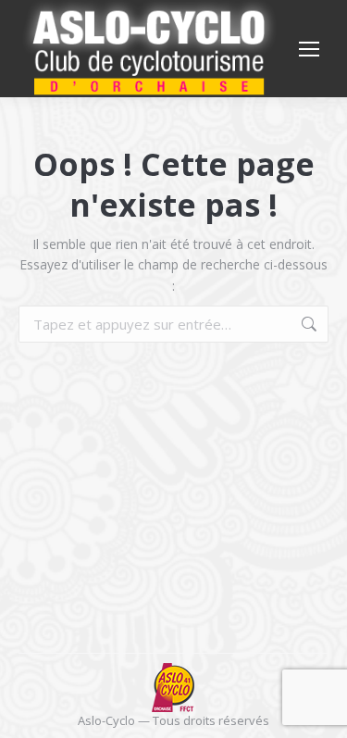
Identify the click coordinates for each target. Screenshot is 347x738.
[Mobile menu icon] (309, 49)
